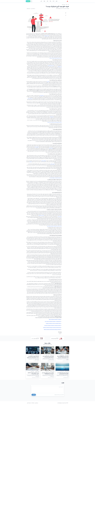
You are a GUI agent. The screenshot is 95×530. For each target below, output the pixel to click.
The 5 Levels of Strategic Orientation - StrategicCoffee (53, 321)
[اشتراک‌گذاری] (65, 15)
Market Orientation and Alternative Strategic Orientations (52, 329)
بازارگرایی (48, 81)
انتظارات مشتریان (43, 160)
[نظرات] (65, 13)
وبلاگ (66, 4)
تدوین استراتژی (52, 116)
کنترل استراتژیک (60, 66)
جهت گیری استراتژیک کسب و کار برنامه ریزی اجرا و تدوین (54, 122)
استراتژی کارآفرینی (52, 164)
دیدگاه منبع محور (42, 95)
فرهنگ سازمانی (37, 147)
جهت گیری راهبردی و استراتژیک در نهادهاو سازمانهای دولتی (54, 226)
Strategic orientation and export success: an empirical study (52, 327)
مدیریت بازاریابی (51, 148)
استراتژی (31, 161)
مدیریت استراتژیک (46, 35)
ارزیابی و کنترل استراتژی (51, 65)
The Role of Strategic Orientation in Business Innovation (52, 325)
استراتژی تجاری (60, 216)
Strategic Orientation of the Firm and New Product (53, 323)
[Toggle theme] (31, 1)
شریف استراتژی (63, 4)
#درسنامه (60, 333)
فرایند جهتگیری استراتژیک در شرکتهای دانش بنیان (56, 177)
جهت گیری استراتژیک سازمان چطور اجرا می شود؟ (56, 58)
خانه (68, 4)
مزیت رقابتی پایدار (30, 98)
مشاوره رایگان (28, 1)
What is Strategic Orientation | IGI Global (55, 319)
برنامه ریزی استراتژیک (41, 215)
